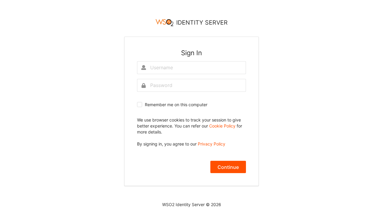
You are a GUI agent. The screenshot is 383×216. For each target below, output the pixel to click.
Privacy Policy (211, 143)
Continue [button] (228, 167)
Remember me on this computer (176, 104)
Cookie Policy (223, 125)
